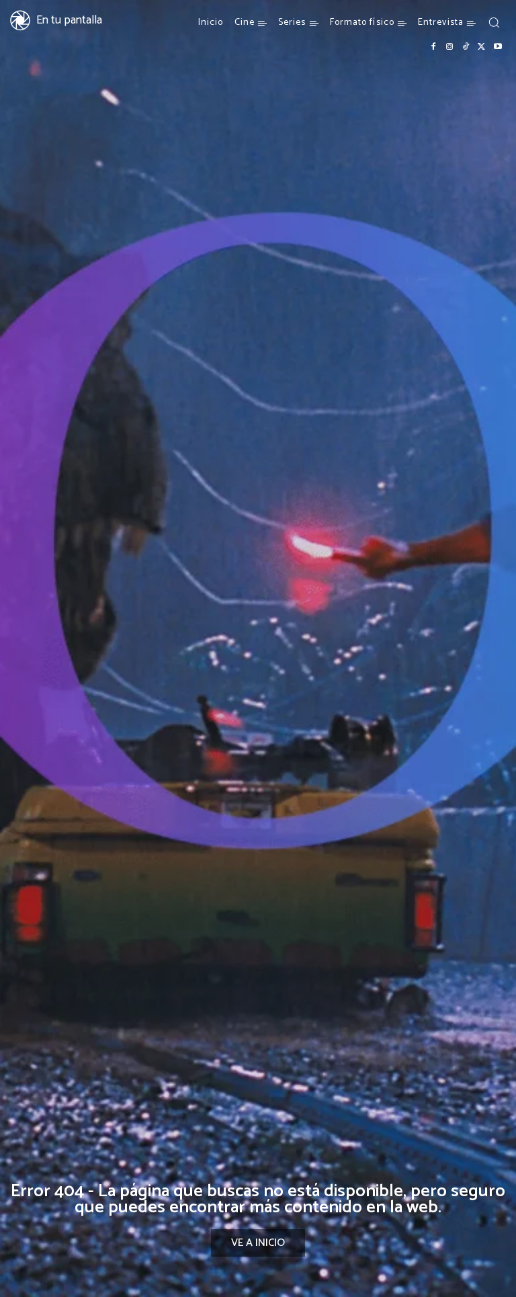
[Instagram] (449, 47)
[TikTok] (466, 47)
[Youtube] (498, 47)
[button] (494, 22)
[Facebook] (433, 47)
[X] (482, 47)
